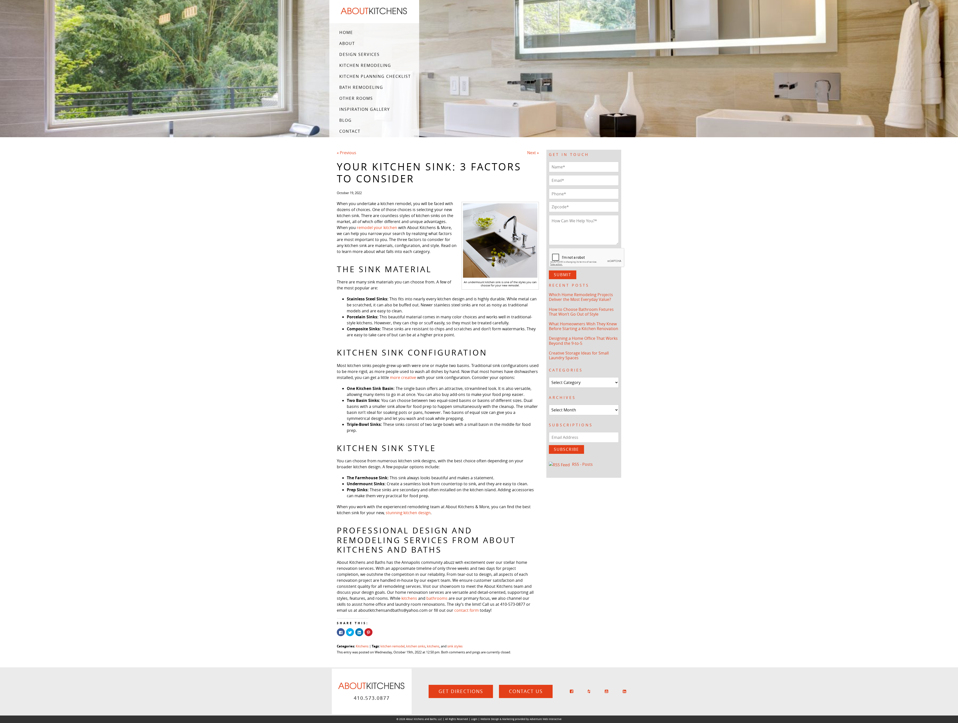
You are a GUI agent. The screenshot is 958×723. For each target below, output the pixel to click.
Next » (533, 152)
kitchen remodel (392, 646)
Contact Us (526, 691)
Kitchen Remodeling (365, 65)
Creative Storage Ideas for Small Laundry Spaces (579, 355)
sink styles (455, 646)
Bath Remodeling (361, 87)
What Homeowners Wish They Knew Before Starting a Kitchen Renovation (583, 326)
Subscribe (566, 449)
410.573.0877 (372, 698)
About (347, 43)
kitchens (433, 646)
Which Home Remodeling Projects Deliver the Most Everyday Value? (581, 297)
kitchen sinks (415, 646)
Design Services (359, 54)
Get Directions (461, 691)
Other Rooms (356, 98)
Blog (345, 120)
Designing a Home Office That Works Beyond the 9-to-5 (583, 341)
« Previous (346, 152)
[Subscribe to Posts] (560, 464)
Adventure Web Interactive (546, 719)
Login (474, 719)
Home (346, 32)
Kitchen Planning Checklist (375, 76)
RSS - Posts (582, 464)
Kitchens (362, 646)
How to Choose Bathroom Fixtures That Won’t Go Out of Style (581, 312)
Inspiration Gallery (364, 109)
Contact (349, 131)
